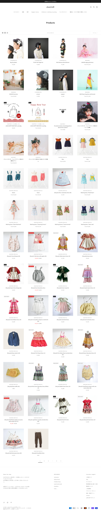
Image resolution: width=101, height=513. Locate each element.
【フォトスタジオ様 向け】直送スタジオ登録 (38, 159)
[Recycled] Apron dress (87, 256)
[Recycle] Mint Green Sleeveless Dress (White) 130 (38, 387)
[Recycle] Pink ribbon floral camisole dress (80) (62, 353)
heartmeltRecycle (63, 157)
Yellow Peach (57, 479)
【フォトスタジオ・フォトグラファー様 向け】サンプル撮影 (87, 126)
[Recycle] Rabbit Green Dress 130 (62, 386)
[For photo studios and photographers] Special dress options (63, 126)
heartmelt (62, 123)
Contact (88, 495)
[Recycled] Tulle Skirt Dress (63, 319)
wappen (63, 94)
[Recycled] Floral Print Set (63, 419)
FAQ (87, 479)
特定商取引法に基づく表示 (92, 484)
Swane (13, 192)
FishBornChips (13, 60)
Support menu (35, 12)
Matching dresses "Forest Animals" (63, 224)
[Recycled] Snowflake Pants (38, 453)
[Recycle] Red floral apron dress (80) (13, 453)
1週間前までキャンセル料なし (50, 1)
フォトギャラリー (63, 12)
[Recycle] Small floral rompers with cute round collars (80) (87, 387)
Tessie (38, 192)
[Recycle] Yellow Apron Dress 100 (62, 256)
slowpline (56, 486)
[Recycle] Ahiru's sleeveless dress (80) (62, 192)
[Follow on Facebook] (4, 502)
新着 (23, 12)
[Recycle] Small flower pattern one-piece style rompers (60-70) (13, 420)
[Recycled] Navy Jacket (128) (13, 353)
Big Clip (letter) (13, 62)
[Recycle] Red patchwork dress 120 (87, 419)
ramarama (87, 60)
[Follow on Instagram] (7, 502)
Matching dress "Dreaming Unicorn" (38, 224)
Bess (63, 159)
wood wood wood (58, 484)
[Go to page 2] (61, 461)
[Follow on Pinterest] (11, 502)
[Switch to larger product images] (2, 33)
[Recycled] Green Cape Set (63, 288)
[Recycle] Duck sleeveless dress (38, 288)
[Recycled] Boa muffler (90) (13, 386)
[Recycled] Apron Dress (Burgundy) (13, 288)
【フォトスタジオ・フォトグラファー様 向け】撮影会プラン (13, 160)
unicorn (38, 94)
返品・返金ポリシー (90, 493)
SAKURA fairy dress (13, 94)
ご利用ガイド (89, 477)
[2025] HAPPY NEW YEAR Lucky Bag (13, 126)
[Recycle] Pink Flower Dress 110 (38, 353)
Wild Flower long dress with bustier (87, 94)
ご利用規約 (88, 488)
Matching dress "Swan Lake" (87, 224)
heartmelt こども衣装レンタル (13, 123)
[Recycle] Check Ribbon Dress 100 (13, 319)
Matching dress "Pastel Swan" (87, 192)
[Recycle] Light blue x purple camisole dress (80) (38, 420)
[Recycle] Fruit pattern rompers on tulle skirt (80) (38, 320)
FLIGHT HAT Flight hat (38, 62)
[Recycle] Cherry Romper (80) (13, 256)
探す (28, 12)
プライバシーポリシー (91, 491)
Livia (87, 159)
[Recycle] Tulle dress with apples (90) (38, 256)
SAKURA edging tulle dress (87, 62)
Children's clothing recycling (49, 12)
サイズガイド (89, 481)
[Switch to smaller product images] (5, 33)
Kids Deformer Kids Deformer (62, 62)
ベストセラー (16, 12)
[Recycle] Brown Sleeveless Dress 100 (87, 353)
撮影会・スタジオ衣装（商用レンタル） (78, 12)
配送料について (89, 486)
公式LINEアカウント (90, 497)
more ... (55, 488)
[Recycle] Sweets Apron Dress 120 (87, 288)
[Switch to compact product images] (7, 33)
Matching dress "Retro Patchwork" (13, 224)
